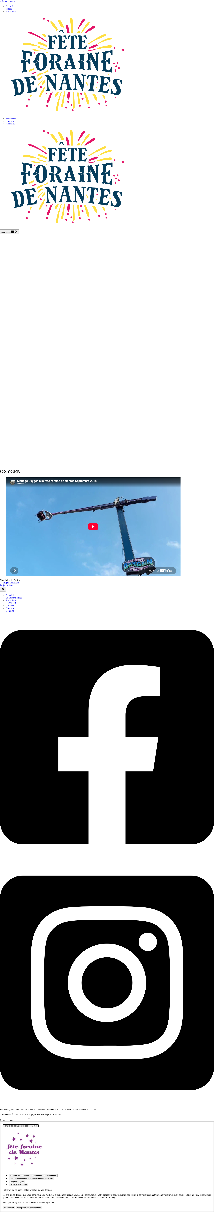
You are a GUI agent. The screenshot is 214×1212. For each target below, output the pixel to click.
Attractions (11, 11)
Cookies (32, 1110)
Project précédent (9, 582)
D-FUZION (91, 1110)
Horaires (10, 121)
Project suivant (8, 585)
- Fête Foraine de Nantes (44, 1110)
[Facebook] (107, 859)
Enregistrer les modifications (29, 1208)
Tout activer (9, 1208)
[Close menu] (3, 589)
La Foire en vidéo (14, 597)
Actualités (10, 123)
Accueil (9, 6)
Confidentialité (21, 1110)
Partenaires (11, 118)
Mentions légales (7, 1110)
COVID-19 (11, 603)
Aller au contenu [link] (7, 1)
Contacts (10, 611)
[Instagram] (107, 1104)
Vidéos (9, 9)
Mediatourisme (79, 1110)
